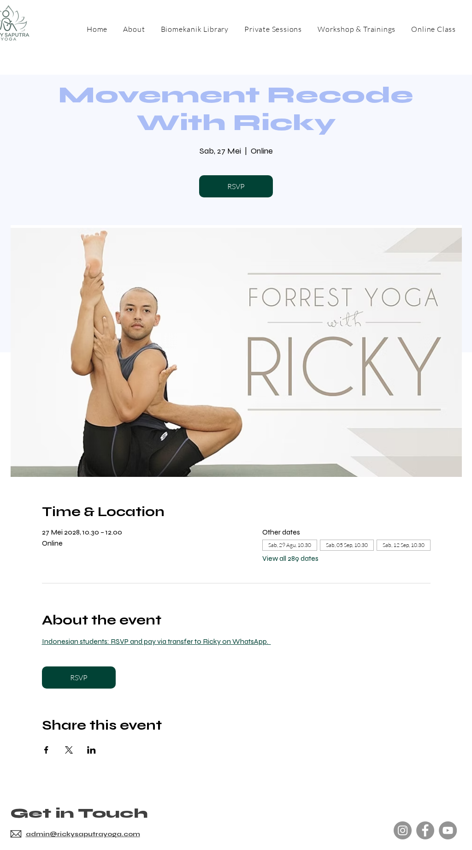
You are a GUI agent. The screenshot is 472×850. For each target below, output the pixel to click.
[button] (356, 29)
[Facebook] (425, 830)
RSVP (236, 186)
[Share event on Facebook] (46, 750)
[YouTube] (448, 830)
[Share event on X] (69, 750)
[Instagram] (403, 830)
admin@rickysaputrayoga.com (83, 834)
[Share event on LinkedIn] (91, 750)
